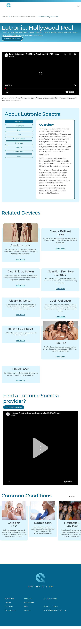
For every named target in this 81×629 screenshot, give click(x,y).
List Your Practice (50, 598)
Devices (5, 16)
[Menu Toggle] (78, 6)
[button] (12, 38)
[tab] (19, 121)
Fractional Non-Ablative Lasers (23, 16)
